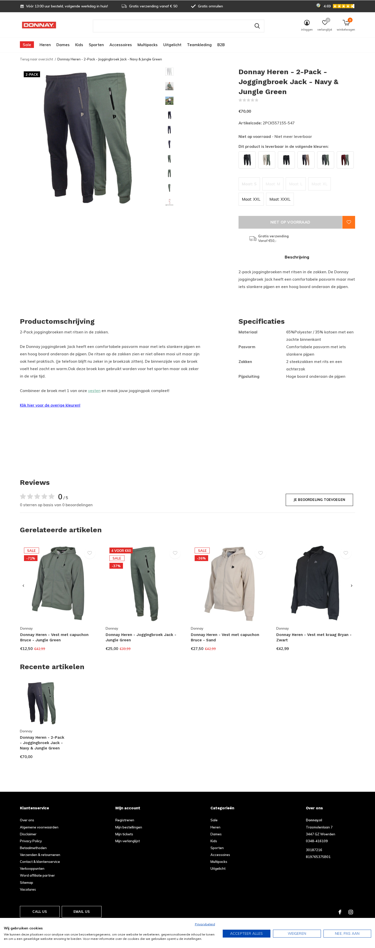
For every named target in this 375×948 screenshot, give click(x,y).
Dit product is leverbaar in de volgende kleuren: (284, 146)
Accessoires (120, 44)
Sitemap (26, 882)
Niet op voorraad (290, 222)
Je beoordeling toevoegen (319, 500)
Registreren (124, 820)
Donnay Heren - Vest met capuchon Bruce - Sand (225, 637)
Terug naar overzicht (36, 59)
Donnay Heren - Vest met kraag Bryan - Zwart (314, 637)
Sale (27, 44)
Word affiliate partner (37, 875)
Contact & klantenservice (40, 862)
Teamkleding (199, 44)
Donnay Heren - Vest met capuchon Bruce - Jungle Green (54, 637)
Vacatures (28, 889)
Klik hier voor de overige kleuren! (50, 405)
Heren (45, 44)
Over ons (27, 820)
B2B (221, 44)
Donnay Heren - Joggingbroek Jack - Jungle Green (141, 637)
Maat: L (296, 183)
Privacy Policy (31, 841)
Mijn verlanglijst (127, 841)
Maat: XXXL (280, 199)
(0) (262, 100)
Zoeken (257, 26)
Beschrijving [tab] (297, 256)
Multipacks (148, 44)
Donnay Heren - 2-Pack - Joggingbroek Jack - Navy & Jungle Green (42, 742)
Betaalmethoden (33, 848)
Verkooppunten (32, 868)
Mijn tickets (124, 834)
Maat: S (249, 183)
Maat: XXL (251, 199)
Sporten (96, 44)
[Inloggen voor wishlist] (348, 222)
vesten (94, 390)
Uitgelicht (172, 44)
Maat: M (273, 183)
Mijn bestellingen (128, 827)
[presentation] (23, 586)
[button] (202, 72)
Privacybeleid (205, 924)
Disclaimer (28, 834)
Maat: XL (319, 183)
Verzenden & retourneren (40, 855)
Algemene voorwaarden (39, 827)
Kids (79, 44)
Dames (63, 44)
